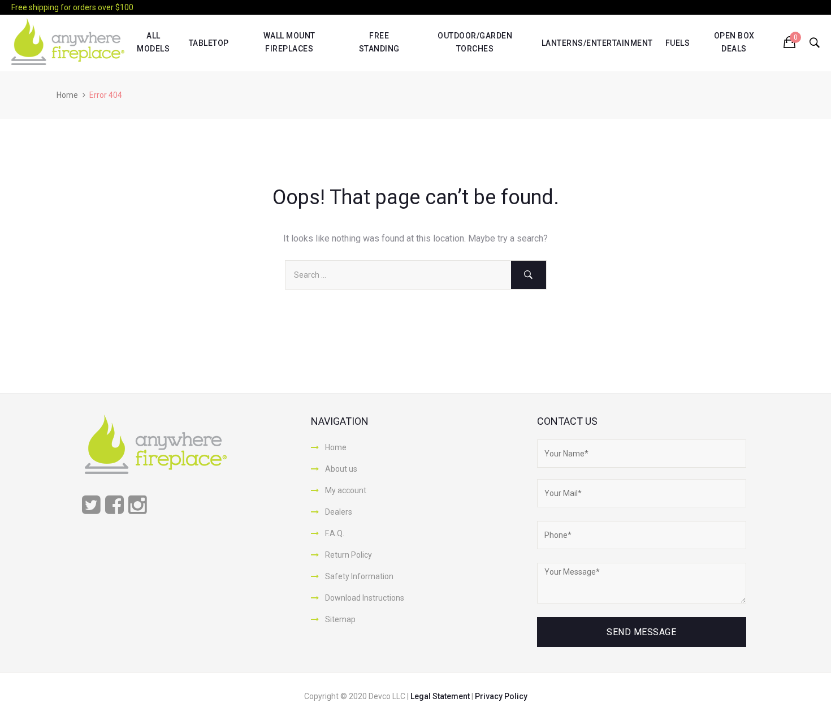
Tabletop (209, 43)
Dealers (338, 511)
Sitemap (340, 619)
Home (67, 95)
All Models (153, 42)
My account (345, 490)
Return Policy (348, 554)
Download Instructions (364, 597)
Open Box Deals (734, 42)
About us (341, 468)
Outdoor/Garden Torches (475, 42)
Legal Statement (440, 696)
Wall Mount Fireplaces (289, 42)
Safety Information (359, 576)
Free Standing (379, 42)
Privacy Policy (501, 696)
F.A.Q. (334, 533)
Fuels (677, 43)
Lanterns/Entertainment (597, 43)
